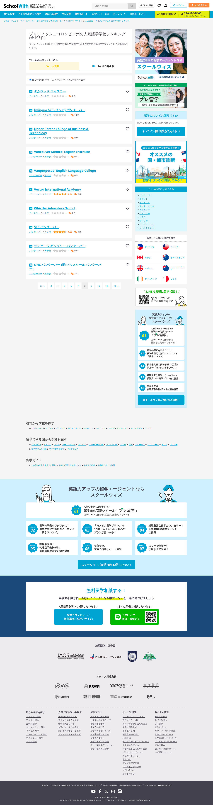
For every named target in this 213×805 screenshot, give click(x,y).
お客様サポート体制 (106, 465)
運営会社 (45, 785)
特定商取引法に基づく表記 (135, 748)
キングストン (136, 428)
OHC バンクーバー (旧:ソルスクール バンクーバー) (65, 267)
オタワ (143, 217)
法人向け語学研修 (110, 785)
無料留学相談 (161, 716)
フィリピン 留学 (33, 716)
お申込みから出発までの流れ (43, 465)
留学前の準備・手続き (100, 730)
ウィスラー (34, 96)
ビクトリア (145, 202)
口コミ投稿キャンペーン (166, 741)
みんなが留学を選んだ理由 (135, 723)
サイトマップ (129, 773)
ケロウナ (144, 220)
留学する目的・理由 (99, 716)
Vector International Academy (57, 189)
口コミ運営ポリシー (132, 766)
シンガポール (153, 444)
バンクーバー (35, 114)
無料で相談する (168, 14)
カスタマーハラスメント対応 (136, 741)
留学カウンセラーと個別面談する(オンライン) (78, 616)
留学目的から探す (66, 723)
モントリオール (147, 206)
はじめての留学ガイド (165, 748)
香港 (131, 444)
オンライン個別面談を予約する (159, 131)
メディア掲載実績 (106, 676)
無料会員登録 (200, 5)
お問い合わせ (129, 770)
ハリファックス (147, 224)
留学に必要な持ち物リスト (70, 465)
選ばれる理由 (51, 13)
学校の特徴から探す (67, 716)
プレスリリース (77, 785)
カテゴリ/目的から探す (29, 13)
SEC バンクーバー (46, 227)
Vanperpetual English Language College (65, 170)
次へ (116, 285)
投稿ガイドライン (131, 755)
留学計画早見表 (130, 727)
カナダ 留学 (31, 723)
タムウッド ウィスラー (50, 91)
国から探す (9, 13)
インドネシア (72, 449)
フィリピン (36, 444)
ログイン (180, 5)
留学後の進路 (96, 738)
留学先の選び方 (97, 727)
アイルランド (112, 444)
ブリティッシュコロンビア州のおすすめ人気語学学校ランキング (102, 21)
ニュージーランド (96, 444)
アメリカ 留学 (32, 720)
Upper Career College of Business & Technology (59, 131)
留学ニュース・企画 (99, 741)
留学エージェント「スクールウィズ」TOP (21, 21)
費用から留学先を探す (68, 720)
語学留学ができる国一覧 (51, 21)
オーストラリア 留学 (35, 727)
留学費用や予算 (97, 723)
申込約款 (127, 759)
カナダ (45, 96)
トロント (144, 199)
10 (98, 285)
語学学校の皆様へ (131, 734)
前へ (42, 285)
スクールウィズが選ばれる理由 (160, 400)
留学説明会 (160, 745)
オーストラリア (68, 444)
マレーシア (140, 444)
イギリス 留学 (32, 730)
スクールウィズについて (134, 716)
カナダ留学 (68, 21)
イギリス (82, 444)
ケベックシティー (148, 228)
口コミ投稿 (148, 5)
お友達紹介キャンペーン (166, 738)
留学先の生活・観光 (99, 734)
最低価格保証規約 (131, 745)
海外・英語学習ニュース (101, 745)
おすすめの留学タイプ (100, 720)
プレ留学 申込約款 (131, 763)
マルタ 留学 (31, 741)
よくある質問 (129, 730)
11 (106, 285)
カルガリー (145, 209)
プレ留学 (66, 13)
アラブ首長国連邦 (56, 449)
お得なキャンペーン (164, 734)
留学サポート (81, 13)
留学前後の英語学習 (99, 748)
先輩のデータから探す (68, 727)
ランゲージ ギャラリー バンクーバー (59, 246)
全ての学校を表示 (40, 79)
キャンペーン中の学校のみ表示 (70, 79)
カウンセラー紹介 (100, 13)
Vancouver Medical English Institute (62, 152)
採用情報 (64, 785)
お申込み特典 (89, 465)
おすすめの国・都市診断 (69, 734)
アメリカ (47, 444)
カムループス (122, 428)
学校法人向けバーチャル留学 (131, 785)
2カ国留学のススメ (163, 752)
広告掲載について (93, 785)
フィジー (173, 444)
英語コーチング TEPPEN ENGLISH (158, 785)
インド (164, 444)
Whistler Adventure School (54, 208)
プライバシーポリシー (133, 752)
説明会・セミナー (139, 13)
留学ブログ (96, 712)
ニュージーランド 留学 (36, 734)
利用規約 (127, 738)
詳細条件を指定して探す (69, 730)
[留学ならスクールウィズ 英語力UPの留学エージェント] (16, 6)
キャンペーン (119, 13)
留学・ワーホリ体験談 (165, 730)
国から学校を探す (35, 712)
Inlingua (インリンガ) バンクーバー (59, 110)
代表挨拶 (55, 785)
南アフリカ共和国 (38, 449)
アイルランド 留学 (34, 738)
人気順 (55, 66)
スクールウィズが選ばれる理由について (106, 565)
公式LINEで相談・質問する (131, 617)
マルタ (123, 444)
